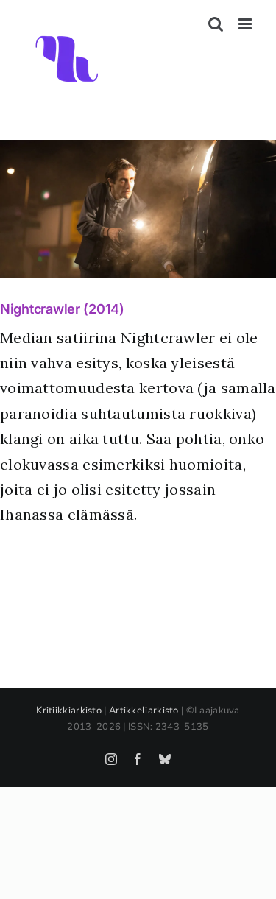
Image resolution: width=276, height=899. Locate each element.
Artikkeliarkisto (144, 710)
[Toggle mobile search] (215, 24)
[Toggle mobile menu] (246, 24)
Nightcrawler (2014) (62, 309)
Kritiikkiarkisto (69, 710)
